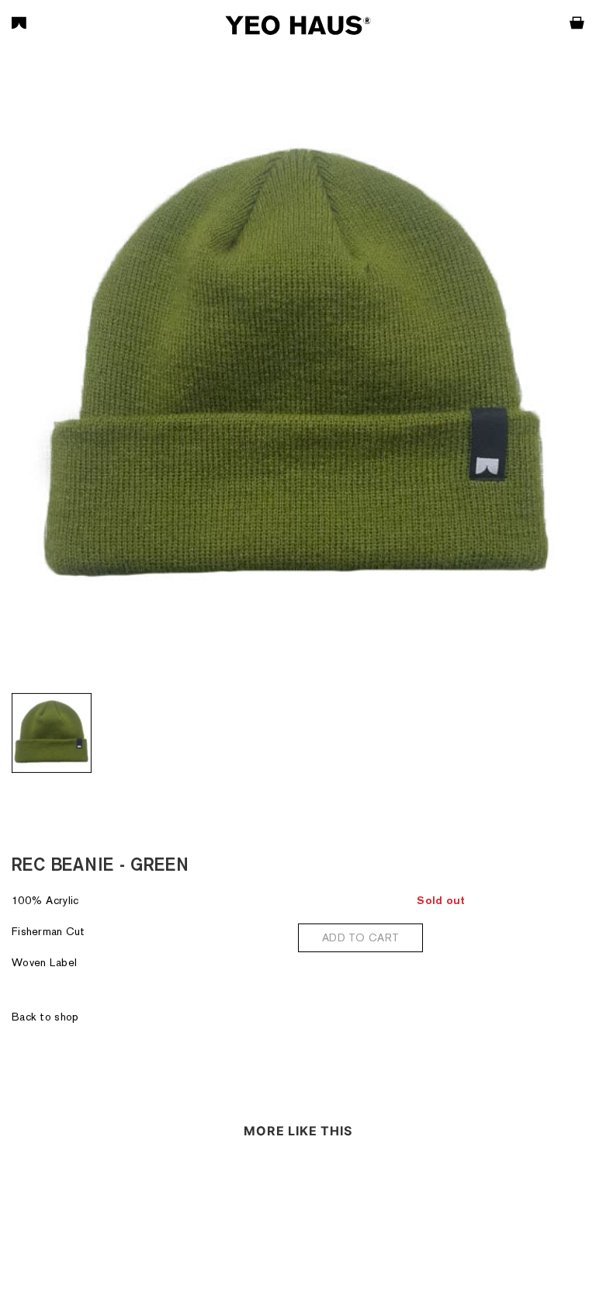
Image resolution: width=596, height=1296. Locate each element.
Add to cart (360, 937)
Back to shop (45, 1016)
